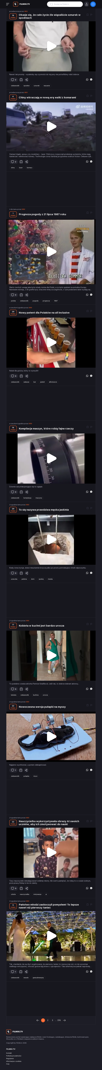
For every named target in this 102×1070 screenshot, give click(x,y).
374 (59, 1020)
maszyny (39, 498)
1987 (56, 301)
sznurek (36, 86)
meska (50, 579)
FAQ (7, 1064)
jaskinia (24, 579)
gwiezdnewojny (38, 978)
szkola (13, 894)
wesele (26, 978)
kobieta (13, 695)
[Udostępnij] (26, 80)
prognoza (46, 301)
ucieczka (14, 579)
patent (42, 382)
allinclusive (53, 382)
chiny (13, 168)
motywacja (37, 894)
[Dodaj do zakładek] (87, 15)
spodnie (26, 86)
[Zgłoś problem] (91, 15)
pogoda (35, 301)
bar (34, 382)
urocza (45, 695)
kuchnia (36, 695)
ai (46, 894)
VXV (25, 11)
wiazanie (47, 86)
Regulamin (10, 1058)
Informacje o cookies (13, 1061)
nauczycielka (24, 894)
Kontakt (9, 1053)
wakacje (26, 382)
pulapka (26, 776)
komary (29, 168)
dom (32, 579)
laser (21, 168)
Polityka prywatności (13, 1056)
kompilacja (27, 498)
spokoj (41, 579)
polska (13, 301)
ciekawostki (15, 86)
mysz (35, 776)
